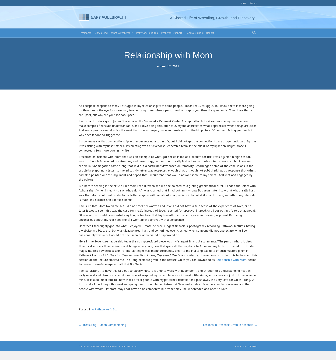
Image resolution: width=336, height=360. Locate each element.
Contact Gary (241, 346)
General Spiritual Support (200, 33)
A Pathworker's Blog (105, 309)
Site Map (253, 346)
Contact (253, 3)
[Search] (254, 32)
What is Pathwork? (122, 33)
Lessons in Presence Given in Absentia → (230, 325)
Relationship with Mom (231, 260)
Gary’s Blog (101, 33)
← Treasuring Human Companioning (102, 325)
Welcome (85, 33)
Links (243, 3)
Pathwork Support (171, 33)
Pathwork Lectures (147, 33)
